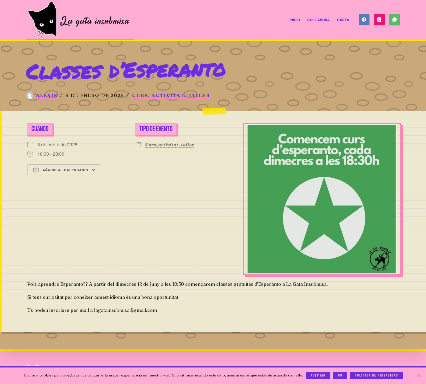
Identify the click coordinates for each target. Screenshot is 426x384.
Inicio (295, 20)
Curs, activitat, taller (171, 95)
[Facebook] (364, 20)
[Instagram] (379, 20)
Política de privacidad (376, 375)
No (340, 375)
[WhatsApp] (394, 20)
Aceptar (318, 375)
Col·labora (318, 20)
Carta (343, 20)
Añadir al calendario (64, 170)
